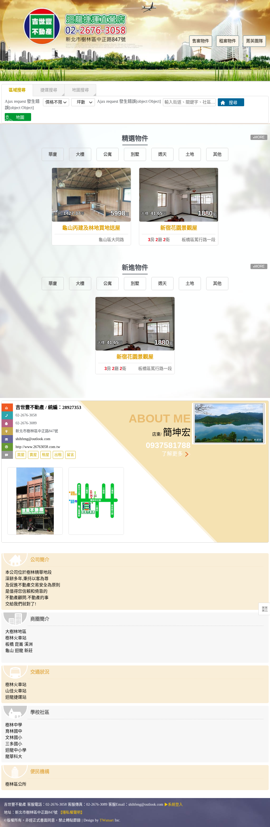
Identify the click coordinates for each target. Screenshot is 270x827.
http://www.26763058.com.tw (38, 447)
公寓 (107, 154)
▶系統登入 (173, 804)
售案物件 (200, 41)
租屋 (45, 455)
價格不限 (53, 102)
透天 (162, 154)
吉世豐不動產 (30, 407)
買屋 (21, 455)
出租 (58, 455)
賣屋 (33, 455)
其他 (217, 154)
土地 (190, 154)
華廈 (53, 154)
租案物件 (227, 41)
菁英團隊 (254, 41)
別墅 (135, 154)
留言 (70, 455)
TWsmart (107, 820)
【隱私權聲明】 (71, 812)
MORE (259, 137)
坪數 (81, 102)
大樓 (80, 154)
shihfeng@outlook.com (33, 439)
